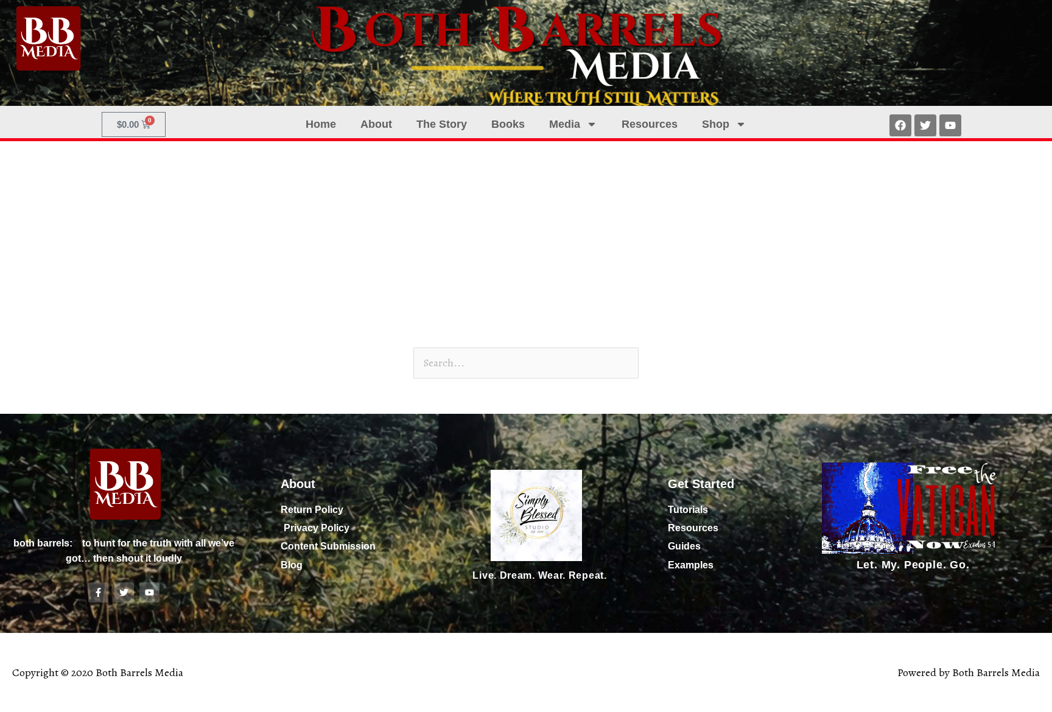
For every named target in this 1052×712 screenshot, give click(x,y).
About (376, 124)
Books (508, 124)
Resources (650, 124)
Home (321, 124)
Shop (715, 124)
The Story (441, 124)
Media (564, 124)
